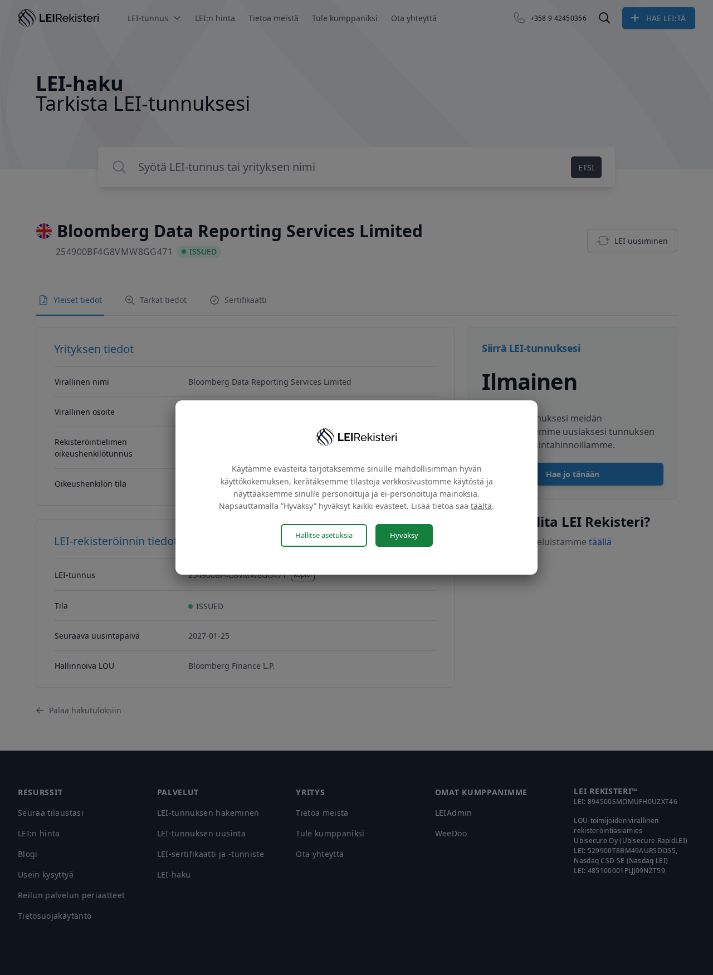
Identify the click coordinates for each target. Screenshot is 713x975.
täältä (481, 506)
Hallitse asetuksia (324, 535)
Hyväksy (404, 535)
